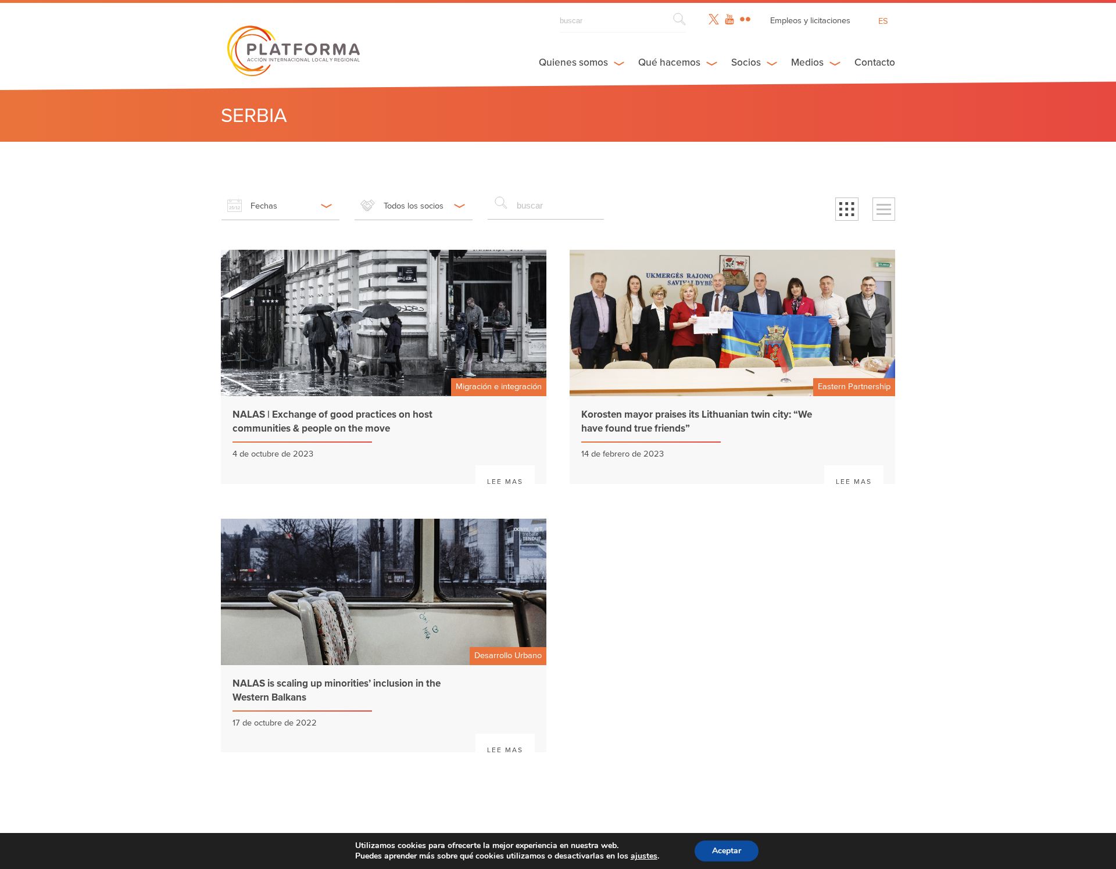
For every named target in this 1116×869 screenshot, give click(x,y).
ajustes (644, 856)
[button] (847, 209)
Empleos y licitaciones (810, 21)
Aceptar (726, 850)
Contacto (874, 62)
